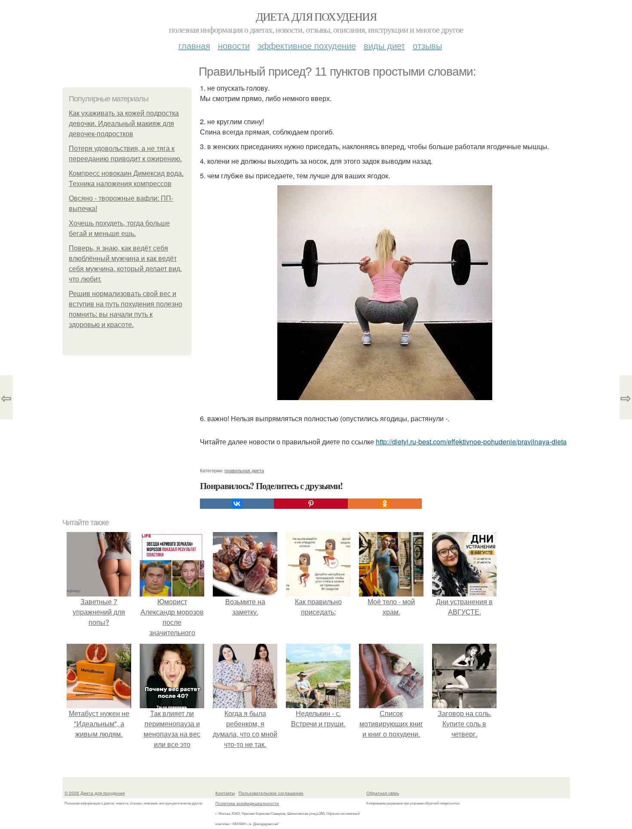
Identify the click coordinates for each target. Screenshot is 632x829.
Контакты (225, 793)
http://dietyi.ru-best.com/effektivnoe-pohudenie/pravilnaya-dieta (471, 442)
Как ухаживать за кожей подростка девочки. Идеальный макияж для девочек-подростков (124, 124)
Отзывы (427, 45)
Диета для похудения (316, 16)
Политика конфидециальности (247, 803)
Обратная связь (382, 793)
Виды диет (384, 45)
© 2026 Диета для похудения (94, 793)
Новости (234, 45)
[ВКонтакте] (237, 504)
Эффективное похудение (307, 45)
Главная (194, 45)
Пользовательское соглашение (271, 793)
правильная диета (244, 470)
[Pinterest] (311, 504)
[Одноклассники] (385, 504)
